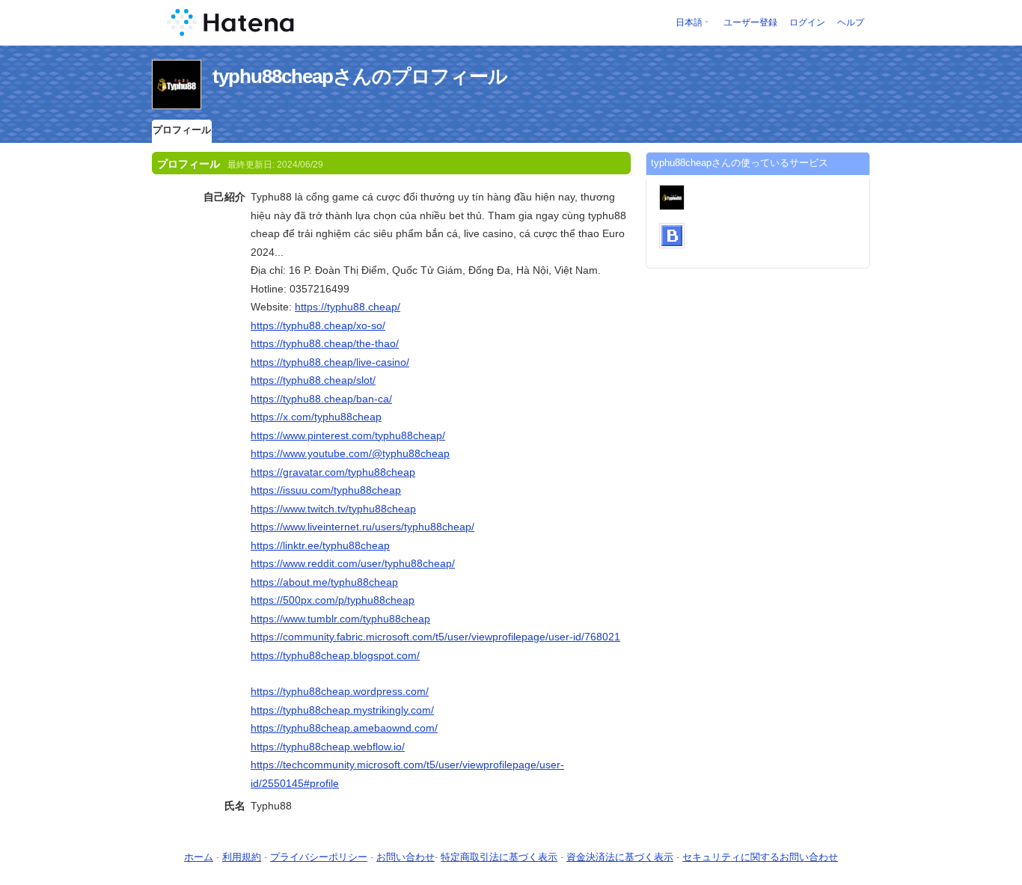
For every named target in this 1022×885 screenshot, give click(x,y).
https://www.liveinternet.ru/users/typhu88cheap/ (362, 527)
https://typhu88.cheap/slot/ (313, 380)
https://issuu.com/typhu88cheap (326, 490)
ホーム (198, 857)
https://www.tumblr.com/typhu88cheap (340, 619)
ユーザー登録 (750, 22)
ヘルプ (850, 22)
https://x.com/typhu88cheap (316, 417)
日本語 (689, 22)
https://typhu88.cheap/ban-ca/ (321, 399)
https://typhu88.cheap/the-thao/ (325, 343)
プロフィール (182, 129)
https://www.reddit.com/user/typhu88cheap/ (353, 563)
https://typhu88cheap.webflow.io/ (328, 747)
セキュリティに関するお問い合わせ (760, 857)
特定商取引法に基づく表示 (499, 857)
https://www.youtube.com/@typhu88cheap (350, 453)
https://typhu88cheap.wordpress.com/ (340, 691)
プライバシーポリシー (318, 857)
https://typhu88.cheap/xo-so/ (318, 325)
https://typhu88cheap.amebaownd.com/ (344, 728)
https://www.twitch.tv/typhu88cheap (333, 509)
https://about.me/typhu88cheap (324, 582)
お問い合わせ (405, 857)
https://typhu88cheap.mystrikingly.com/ (342, 710)
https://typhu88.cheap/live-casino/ (330, 362)
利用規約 (241, 857)
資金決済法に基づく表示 (619, 857)
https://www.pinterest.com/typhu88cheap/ (348, 435)
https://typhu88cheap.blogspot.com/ (335, 655)
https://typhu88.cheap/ (347, 307)
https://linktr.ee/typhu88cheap (320, 545)
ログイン (807, 22)
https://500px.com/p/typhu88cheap (332, 600)
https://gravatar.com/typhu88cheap (333, 472)
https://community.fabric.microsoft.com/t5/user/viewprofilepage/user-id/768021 (435, 637)
